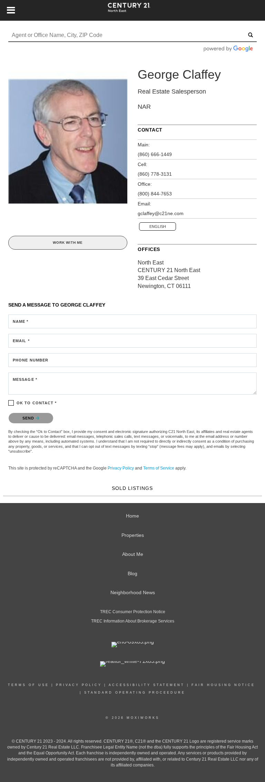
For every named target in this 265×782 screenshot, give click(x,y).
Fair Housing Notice (223, 685)
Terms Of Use (28, 685)
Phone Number (30, 360)
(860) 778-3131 (155, 174)
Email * (21, 341)
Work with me (68, 242)
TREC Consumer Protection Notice (132, 611)
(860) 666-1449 (155, 154)
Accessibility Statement (147, 685)
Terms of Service (158, 468)
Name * (21, 321)
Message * (25, 379)
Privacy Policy (121, 468)
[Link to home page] (132, 10)
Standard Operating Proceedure (134, 692)
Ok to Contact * (37, 403)
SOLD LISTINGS (132, 488)
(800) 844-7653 (155, 193)
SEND (29, 418)
